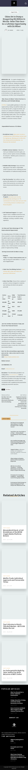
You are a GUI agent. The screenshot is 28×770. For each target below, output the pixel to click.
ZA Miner (8, 389)
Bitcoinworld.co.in (14, 374)
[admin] (6, 30)
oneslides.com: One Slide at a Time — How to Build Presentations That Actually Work (18, 434)
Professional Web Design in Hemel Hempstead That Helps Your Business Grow (18, 484)
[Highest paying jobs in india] (5, 741)
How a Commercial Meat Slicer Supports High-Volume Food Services (18, 709)
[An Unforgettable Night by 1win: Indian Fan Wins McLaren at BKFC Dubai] (14, 653)
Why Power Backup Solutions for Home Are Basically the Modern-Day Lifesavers (18, 757)
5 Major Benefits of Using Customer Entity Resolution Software (18, 701)
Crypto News (14, 12)
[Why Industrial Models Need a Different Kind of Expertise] (5, 460)
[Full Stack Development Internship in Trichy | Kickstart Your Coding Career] (5, 424)
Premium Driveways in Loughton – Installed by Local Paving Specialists (17, 476)
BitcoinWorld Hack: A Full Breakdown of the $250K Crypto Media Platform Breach (13, 533)
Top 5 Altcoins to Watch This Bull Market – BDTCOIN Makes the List (14, 626)
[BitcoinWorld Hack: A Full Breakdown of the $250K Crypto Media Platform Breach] (14, 512)
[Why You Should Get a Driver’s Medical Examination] (5, 694)
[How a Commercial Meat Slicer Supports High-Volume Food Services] (5, 710)
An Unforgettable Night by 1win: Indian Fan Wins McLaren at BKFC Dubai (13, 672)
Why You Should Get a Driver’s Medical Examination (17, 693)
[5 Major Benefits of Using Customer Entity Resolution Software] (5, 702)
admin (11, 30)
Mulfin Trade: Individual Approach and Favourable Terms (13, 580)
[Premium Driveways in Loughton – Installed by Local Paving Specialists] (5, 476)
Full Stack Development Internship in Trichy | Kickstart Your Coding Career (17, 425)
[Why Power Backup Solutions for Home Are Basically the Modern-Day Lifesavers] (5, 756)
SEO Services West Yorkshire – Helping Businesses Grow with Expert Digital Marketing (18, 468)
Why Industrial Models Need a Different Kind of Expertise (17, 460)
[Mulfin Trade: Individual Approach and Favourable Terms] (14, 560)
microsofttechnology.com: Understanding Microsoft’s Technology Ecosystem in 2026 (18, 442)
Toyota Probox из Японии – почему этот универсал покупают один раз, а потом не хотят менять (18, 451)
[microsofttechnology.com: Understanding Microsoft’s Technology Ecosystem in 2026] (5, 442)
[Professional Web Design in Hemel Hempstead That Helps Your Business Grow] (5, 484)
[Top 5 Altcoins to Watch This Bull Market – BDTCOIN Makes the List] (14, 607)
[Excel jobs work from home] (5, 749)
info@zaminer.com (9, 369)
